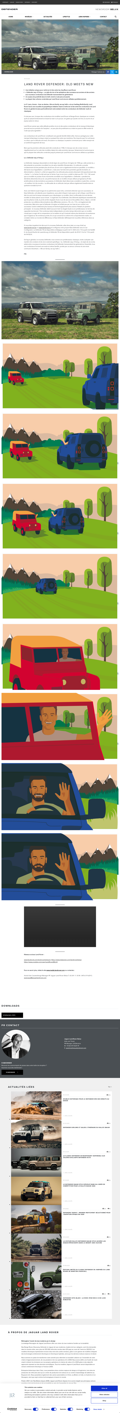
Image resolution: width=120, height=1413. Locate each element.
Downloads (8, 72)
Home (11, 17)
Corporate (5, 2)
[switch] (54, 1409)
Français (115, 2)
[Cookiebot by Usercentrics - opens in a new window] (12, 1409)
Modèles (28, 17)
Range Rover (19, 2)
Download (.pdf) (9, 1015)
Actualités (48, 17)
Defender (27, 2)
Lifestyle (66, 17)
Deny (104, 1400)
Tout (109, 1087)
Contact (103, 17)
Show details (97, 1409)
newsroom (107, 9)
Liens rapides (84, 17)
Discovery (34, 2)
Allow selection (104, 1394)
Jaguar (12, 2)
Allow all (104, 1388)
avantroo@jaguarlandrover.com (76, 1048)
